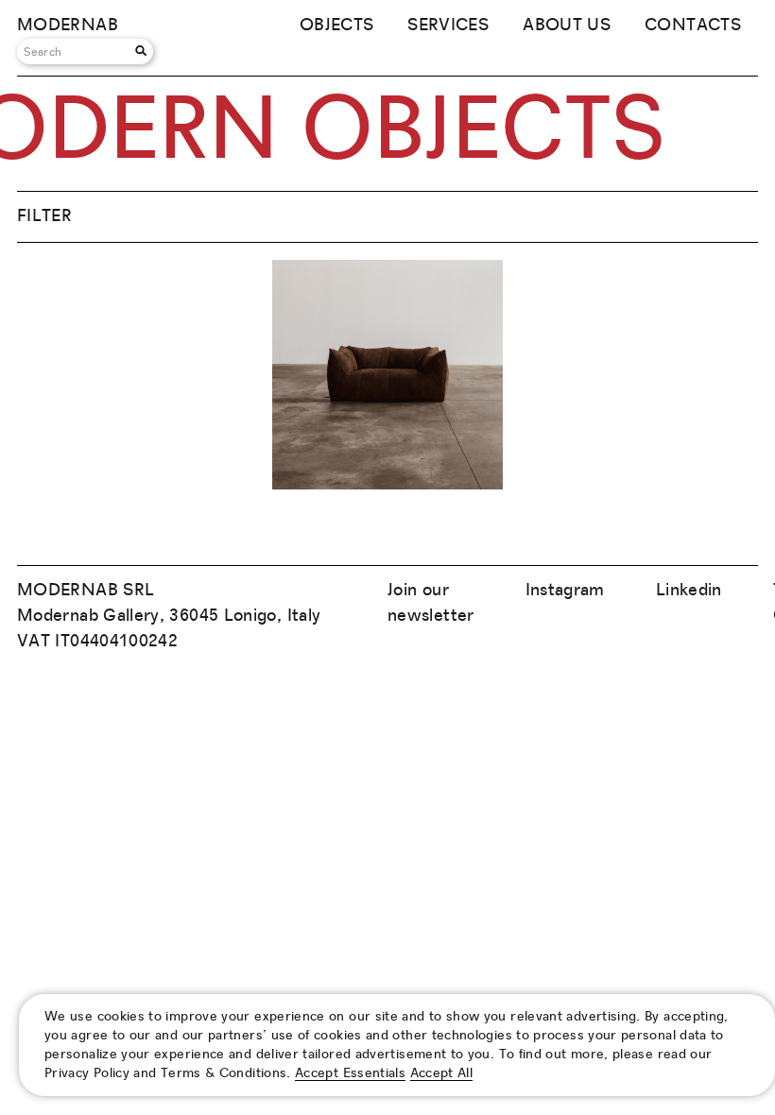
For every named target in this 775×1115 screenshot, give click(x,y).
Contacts (693, 25)
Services (448, 25)
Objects (337, 25)
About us (567, 25)
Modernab (67, 25)
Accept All (442, 1073)
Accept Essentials (350, 1073)
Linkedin (689, 590)
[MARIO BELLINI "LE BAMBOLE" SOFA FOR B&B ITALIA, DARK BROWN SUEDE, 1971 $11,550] (387, 484)
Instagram (565, 590)
